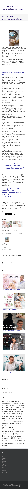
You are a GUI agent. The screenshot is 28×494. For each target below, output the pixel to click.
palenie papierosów (6, 421)
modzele (19, 416)
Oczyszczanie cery (17, 255)
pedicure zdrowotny (17, 421)
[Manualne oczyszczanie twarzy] (18, 224)
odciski (22, 420)
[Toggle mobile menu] (25, 12)
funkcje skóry (22, 407)
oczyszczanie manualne (14, 420)
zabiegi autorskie (15, 438)
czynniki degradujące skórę (10, 405)
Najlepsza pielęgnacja (8, 372)
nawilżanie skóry (8, 418)
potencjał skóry (21, 425)
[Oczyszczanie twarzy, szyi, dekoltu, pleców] (7, 239)
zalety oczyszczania (9, 440)
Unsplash (13, 486)
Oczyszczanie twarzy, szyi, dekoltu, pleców (6, 244)
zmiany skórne (5, 445)
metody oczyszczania (17, 414)
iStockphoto (8, 486)
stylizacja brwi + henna (13, 434)
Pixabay (17, 486)
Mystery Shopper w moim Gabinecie (12, 330)
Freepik (21, 486)
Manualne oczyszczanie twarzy (16, 229)
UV (8, 436)
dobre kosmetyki (22, 405)
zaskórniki (19, 440)
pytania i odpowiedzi (8, 431)
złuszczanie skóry (19, 443)
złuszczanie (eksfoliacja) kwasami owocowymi (13, 442)
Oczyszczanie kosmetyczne (10, 309)
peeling (3, 423)
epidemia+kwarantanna (10, 407)
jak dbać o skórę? (17, 411)
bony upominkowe (17, 403)
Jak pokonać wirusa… (8, 351)
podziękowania (12, 425)
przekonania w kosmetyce (18, 430)
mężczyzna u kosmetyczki (9, 416)
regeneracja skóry (19, 431)
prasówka (7, 427)
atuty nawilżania (8, 401)
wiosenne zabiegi (13, 436)
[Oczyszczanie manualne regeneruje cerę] (7, 224)
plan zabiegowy (9, 423)
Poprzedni (16, 24)
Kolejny (22, 24)
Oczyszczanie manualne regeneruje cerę (6, 229)
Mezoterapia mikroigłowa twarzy (11, 289)
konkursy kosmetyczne (13, 413)
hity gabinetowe (9, 409)
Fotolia (22, 485)
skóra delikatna (5, 433)
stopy (10, 433)
